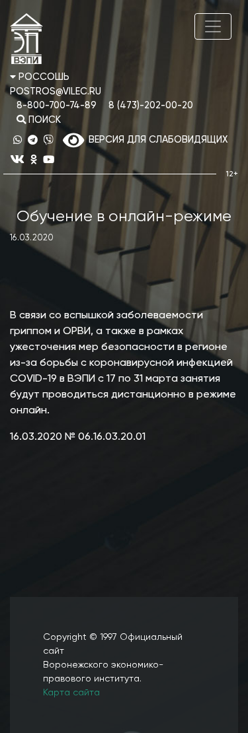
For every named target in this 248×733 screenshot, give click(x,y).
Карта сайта (71, 692)
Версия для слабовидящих (155, 140)
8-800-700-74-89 (57, 105)
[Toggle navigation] (212, 26)
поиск (43, 120)
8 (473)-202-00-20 (150, 105)
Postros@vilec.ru (55, 91)
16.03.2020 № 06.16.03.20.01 (77, 437)
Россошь (42, 77)
